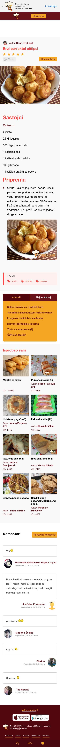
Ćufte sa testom (16, 334)
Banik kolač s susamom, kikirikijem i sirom (44, 494)
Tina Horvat (22, 689)
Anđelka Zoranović (34, 604)
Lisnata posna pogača (16, 494)
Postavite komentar (44, 534)
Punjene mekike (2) (44, 373)
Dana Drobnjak (24, 43)
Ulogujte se (38, 16)
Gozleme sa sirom (16, 452)
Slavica (40, 661)
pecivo (43, 281)
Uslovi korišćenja (42, 726)
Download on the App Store (21, 717)
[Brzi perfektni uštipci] (32, 240)
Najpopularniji (43, 297)
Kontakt (23, 728)
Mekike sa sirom (16, 373)
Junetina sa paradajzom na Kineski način (30, 312)
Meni (30, 743)
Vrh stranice (29, 710)
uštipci (28, 281)
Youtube (26, 736)
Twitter (18, 736)
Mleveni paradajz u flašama (23, 323)
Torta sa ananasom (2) (20, 329)
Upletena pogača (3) (16, 413)
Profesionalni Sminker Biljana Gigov (35, 562)
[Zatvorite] (2, 6)
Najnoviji (16, 297)
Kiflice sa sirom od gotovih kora (25, 307)
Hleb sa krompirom (44, 452)
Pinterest (46, 736)
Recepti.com (5, 727)
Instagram (36, 736)
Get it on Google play (40, 717)
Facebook (9, 736)
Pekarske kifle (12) (44, 413)
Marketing (14, 728)
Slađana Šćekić (24, 632)
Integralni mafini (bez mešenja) (25, 318)
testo (14, 281)
